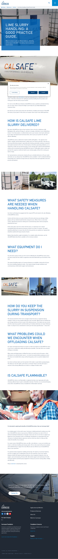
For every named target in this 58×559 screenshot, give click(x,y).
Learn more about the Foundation (9, 537)
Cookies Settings (15, 92)
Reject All (33, 92)
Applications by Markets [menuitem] (36, 507)
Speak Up (32, 531)
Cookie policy (28, 553)
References (9, 7)
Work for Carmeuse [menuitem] (35, 518)
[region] (29, 89)
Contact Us (14, 493)
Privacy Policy (19, 553)
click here (13, 463)
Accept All (43, 92)
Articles (14, 7)
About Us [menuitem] (32, 514)
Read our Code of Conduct (36, 538)
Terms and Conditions (8, 553)
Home (4, 7)
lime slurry (21, 97)
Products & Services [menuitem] (35, 511)
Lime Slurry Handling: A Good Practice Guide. (26, 7)
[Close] (48, 83)
